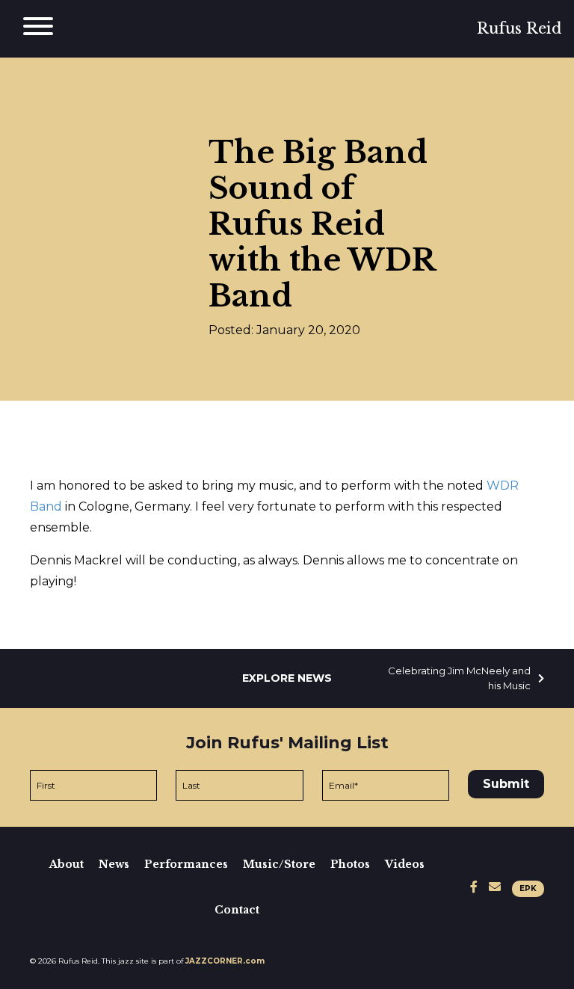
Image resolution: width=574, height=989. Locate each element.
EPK (528, 888)
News (114, 864)
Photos (350, 864)
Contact (237, 909)
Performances (186, 864)
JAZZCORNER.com (225, 961)
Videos (405, 864)
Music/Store (279, 864)
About (66, 864)
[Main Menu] (38, 29)
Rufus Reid (519, 28)
